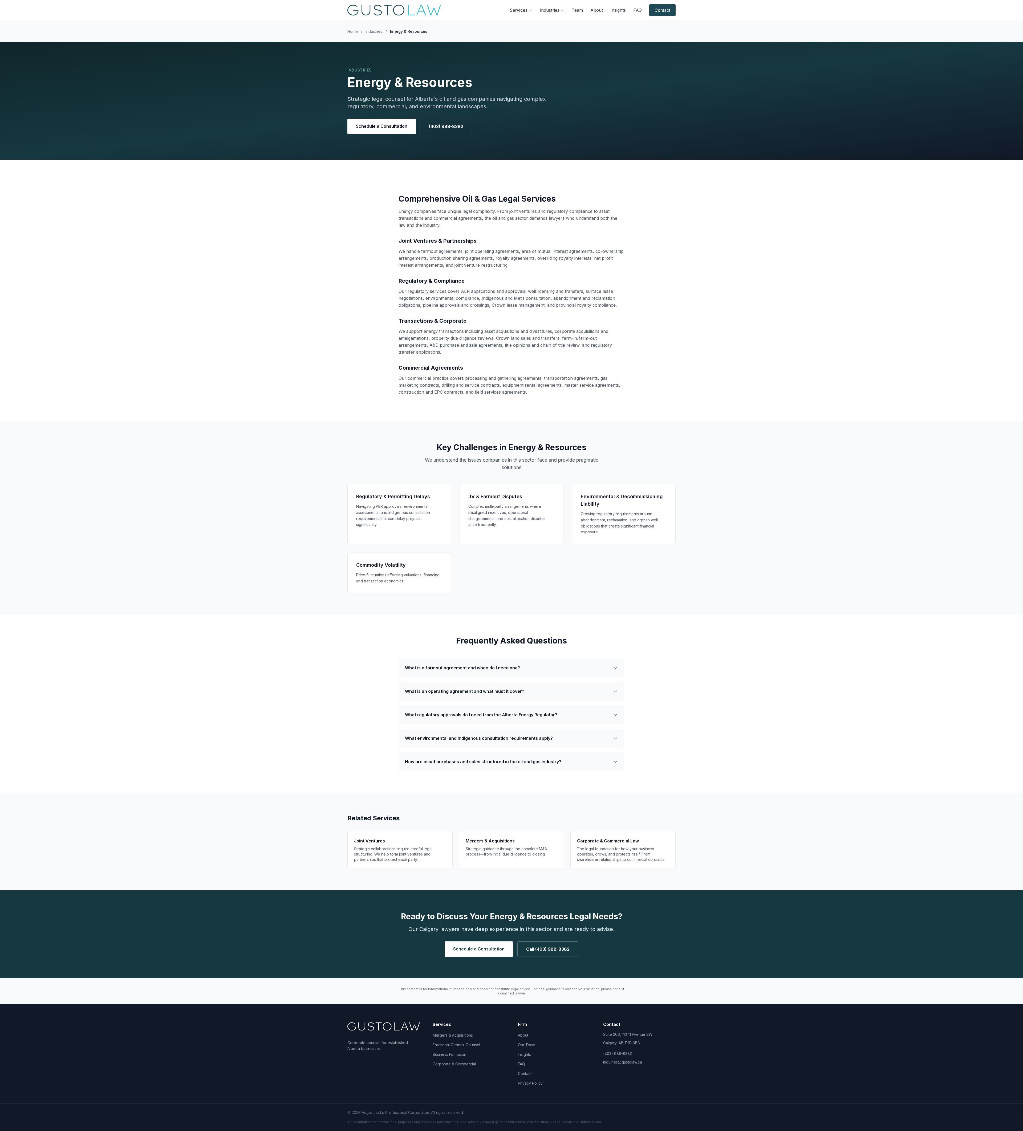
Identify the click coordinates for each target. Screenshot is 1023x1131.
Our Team (526, 1044)
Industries (549, 10)
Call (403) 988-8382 (548, 949)
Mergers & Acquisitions (453, 1035)
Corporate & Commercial (454, 1064)
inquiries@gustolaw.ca (622, 1062)
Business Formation (449, 1054)
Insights (618, 10)
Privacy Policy (530, 1083)
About (596, 10)
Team (577, 10)
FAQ (637, 10)
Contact (662, 10)
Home (352, 31)
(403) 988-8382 (446, 126)
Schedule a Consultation (381, 126)
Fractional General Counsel (456, 1044)
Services (518, 10)
